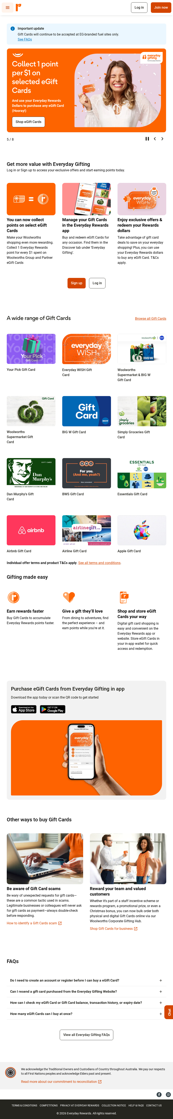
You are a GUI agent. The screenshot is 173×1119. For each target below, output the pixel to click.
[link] (31, 349)
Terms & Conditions (24, 1105)
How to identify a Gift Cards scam (32, 923)
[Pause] (147, 138)
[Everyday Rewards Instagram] (168, 1094)
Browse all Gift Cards (150, 319)
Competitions (49, 1105)
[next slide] (162, 138)
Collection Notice (114, 1105)
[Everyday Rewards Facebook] (159, 1094)
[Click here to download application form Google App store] (52, 709)
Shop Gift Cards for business (111, 929)
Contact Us (154, 1105)
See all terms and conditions (99, 563)
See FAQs (25, 39)
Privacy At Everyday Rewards (79, 1105)
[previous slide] (154, 138)
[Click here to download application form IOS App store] (23, 709)
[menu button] (8, 8)
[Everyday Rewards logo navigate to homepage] (18, 7)
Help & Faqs (136, 1105)
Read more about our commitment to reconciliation (59, 1082)
